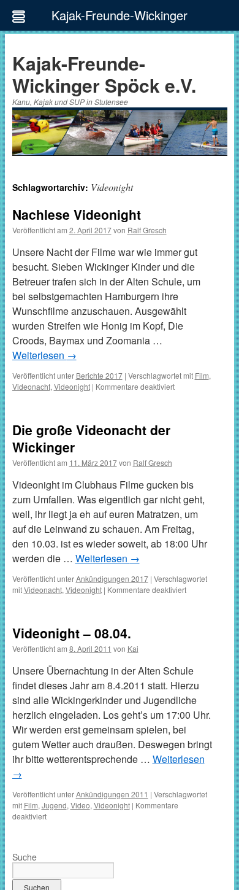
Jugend (54, 805)
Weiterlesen (44, 355)
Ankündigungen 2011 (112, 794)
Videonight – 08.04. (71, 633)
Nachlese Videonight (76, 214)
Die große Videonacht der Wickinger (91, 437)
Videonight (72, 386)
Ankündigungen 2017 (112, 578)
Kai (132, 648)
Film (202, 375)
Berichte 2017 (99, 375)
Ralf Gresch (147, 230)
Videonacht (31, 386)
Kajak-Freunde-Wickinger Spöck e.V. (104, 74)
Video (80, 805)
